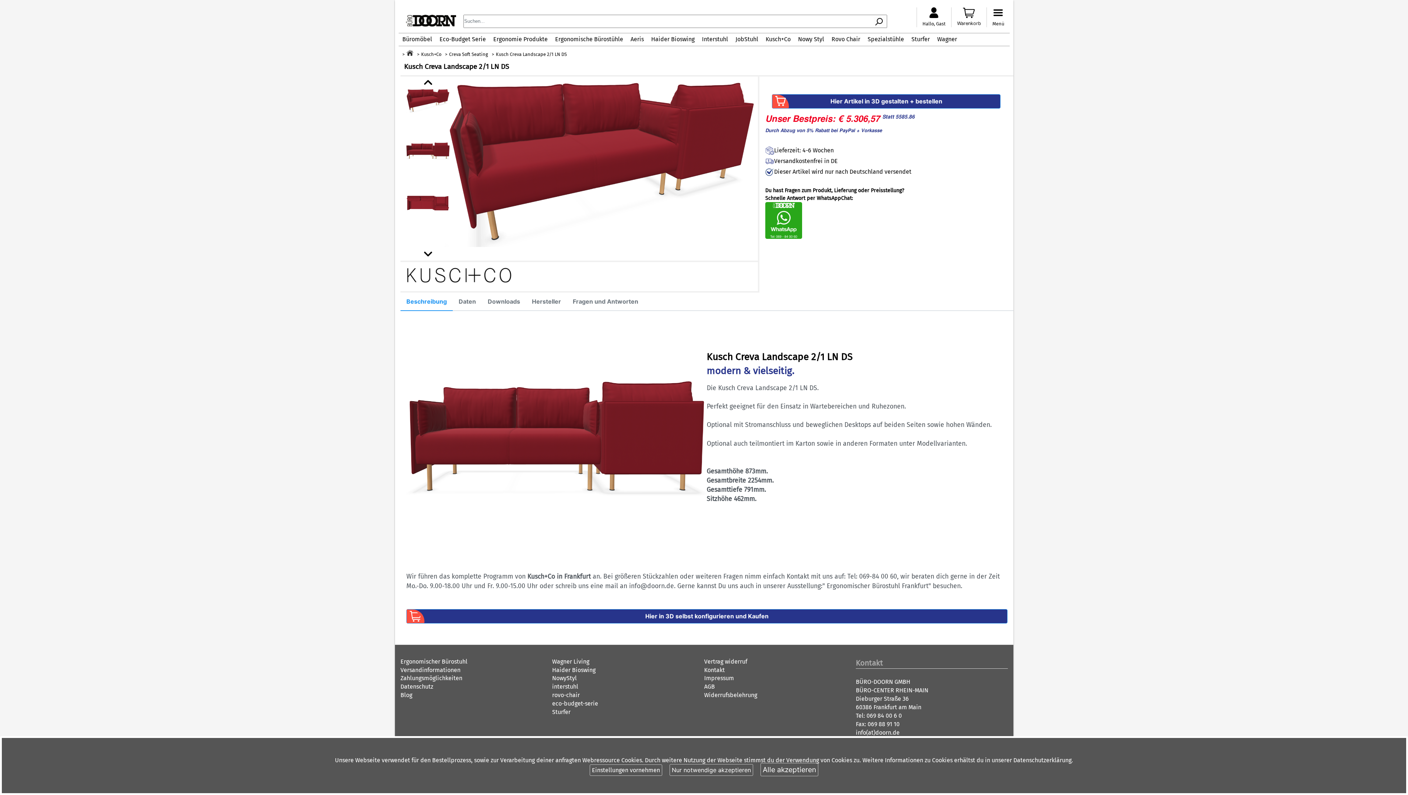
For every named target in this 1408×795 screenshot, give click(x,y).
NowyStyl (564, 678)
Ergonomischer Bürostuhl (433, 661)
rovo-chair (566, 695)
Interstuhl (715, 39)
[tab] (426, 302)
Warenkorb (969, 23)
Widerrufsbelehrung (730, 695)
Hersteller (546, 301)
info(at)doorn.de (878, 732)
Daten (467, 301)
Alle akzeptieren (789, 769)
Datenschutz (416, 686)
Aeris (637, 39)
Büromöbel (417, 39)
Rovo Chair (846, 39)
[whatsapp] (783, 237)
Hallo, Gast (934, 23)
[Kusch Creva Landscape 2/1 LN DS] (601, 162)
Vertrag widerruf (725, 661)
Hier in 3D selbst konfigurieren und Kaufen (707, 616)
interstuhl (565, 686)
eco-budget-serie (575, 703)
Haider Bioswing (673, 39)
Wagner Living (570, 661)
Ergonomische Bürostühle (589, 39)
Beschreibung (426, 301)
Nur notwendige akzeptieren (711, 770)
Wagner (947, 39)
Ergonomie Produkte (520, 39)
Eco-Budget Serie (463, 39)
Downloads (504, 301)
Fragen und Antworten (605, 301)
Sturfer (920, 39)
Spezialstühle (886, 39)
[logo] (431, 24)
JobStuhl (746, 39)
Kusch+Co (778, 39)
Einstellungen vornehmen (626, 770)
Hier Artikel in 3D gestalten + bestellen (886, 101)
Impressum (719, 678)
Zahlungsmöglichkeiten (431, 678)
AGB (709, 686)
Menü (998, 23)
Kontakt (714, 670)
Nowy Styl (811, 39)
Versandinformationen (430, 670)
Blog (406, 695)
